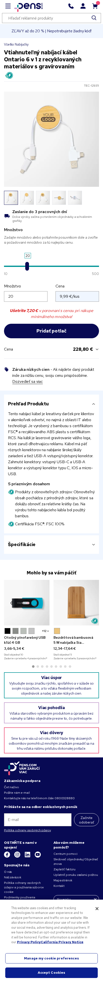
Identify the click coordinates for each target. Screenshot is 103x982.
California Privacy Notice (62, 942)
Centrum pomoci (66, 854)
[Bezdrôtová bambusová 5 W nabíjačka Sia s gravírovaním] (76, 602)
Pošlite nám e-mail (17, 793)
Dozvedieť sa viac (27, 381)
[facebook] (7, 857)
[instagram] (17, 857)
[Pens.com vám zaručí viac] (22, 768)
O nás (8, 872)
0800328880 (64, 798)
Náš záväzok (12, 877)
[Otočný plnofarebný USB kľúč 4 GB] (27, 602)
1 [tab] (33, 666)
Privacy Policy (29, 942)
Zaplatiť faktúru (65, 869)
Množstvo (12, 286)
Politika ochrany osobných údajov (27, 830)
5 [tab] (51, 666)
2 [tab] (37, 666)
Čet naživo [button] (11, 787)
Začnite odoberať (86, 820)
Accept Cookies (52, 972)
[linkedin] (27, 857)
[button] (7, 631)
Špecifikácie (22, 544)
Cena (60, 286)
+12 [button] (44, 631)
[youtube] (38, 857)
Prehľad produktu (28, 404)
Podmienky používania (19, 897)
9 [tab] (70, 666)
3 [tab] (42, 666)
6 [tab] (56, 666)
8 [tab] (65, 666)
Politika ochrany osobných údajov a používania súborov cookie (24, 887)
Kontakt (59, 886)
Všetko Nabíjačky (16, 44)
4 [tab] (47, 666)
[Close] (97, 908)
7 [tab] (61, 666)
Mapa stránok (63, 880)
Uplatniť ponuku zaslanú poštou (76, 875)
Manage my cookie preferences (51, 958)
